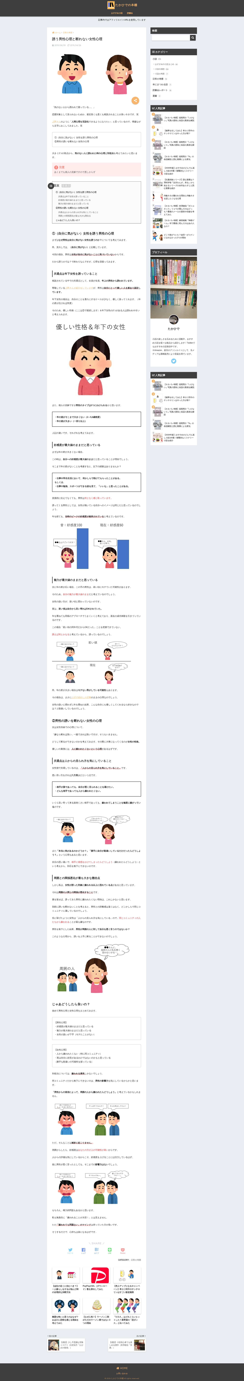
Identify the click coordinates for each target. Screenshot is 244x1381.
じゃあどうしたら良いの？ (68, 220)
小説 (157, 59)
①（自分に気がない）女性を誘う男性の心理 (76, 192)
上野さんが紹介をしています (79, 288)
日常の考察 (136, 1260)
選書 (156, 96)
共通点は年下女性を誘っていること (73, 196)
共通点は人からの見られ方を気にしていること (78, 212)
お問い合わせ (122, 1373)
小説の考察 (161, 74)
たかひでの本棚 (126, 5)
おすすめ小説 (117, 13)
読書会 (130, 13)
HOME (123, 1368)
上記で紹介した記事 (81, 697)
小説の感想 (161, 69)
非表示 (66, 185)
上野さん (56, 121)
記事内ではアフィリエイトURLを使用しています (122, 20)
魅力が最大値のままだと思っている (73, 203)
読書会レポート (162, 90)
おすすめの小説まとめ (166, 64)
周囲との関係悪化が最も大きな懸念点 (74, 216)
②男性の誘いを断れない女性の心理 (72, 208)
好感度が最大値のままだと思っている (74, 200)
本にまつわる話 (162, 84)
